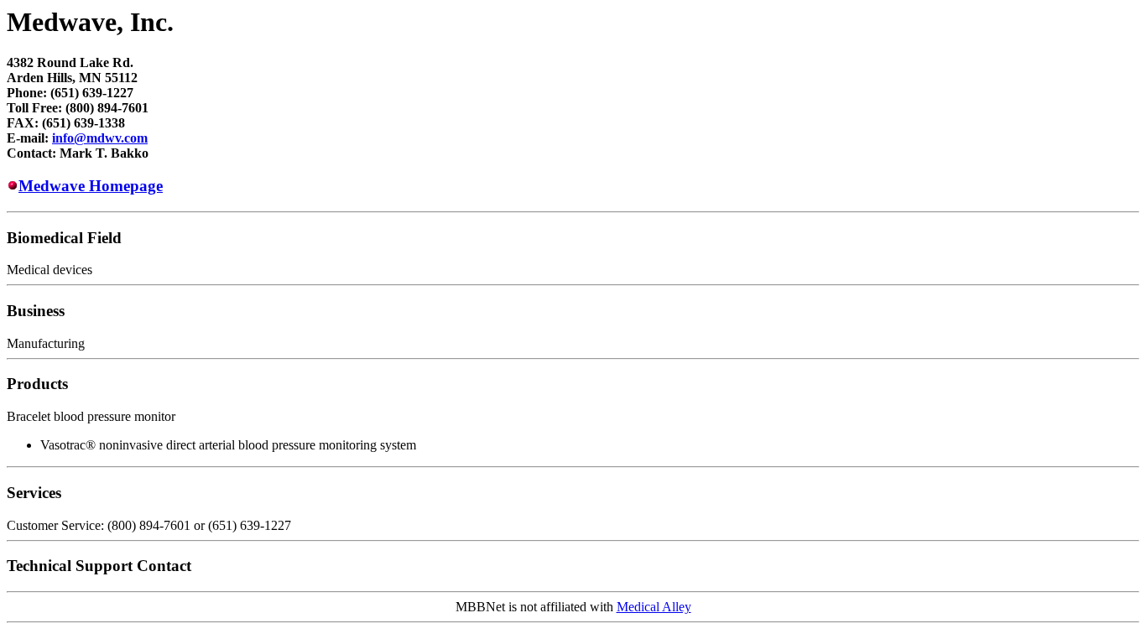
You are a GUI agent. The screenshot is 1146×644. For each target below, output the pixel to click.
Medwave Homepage (90, 186)
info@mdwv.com (100, 138)
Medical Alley (654, 607)
